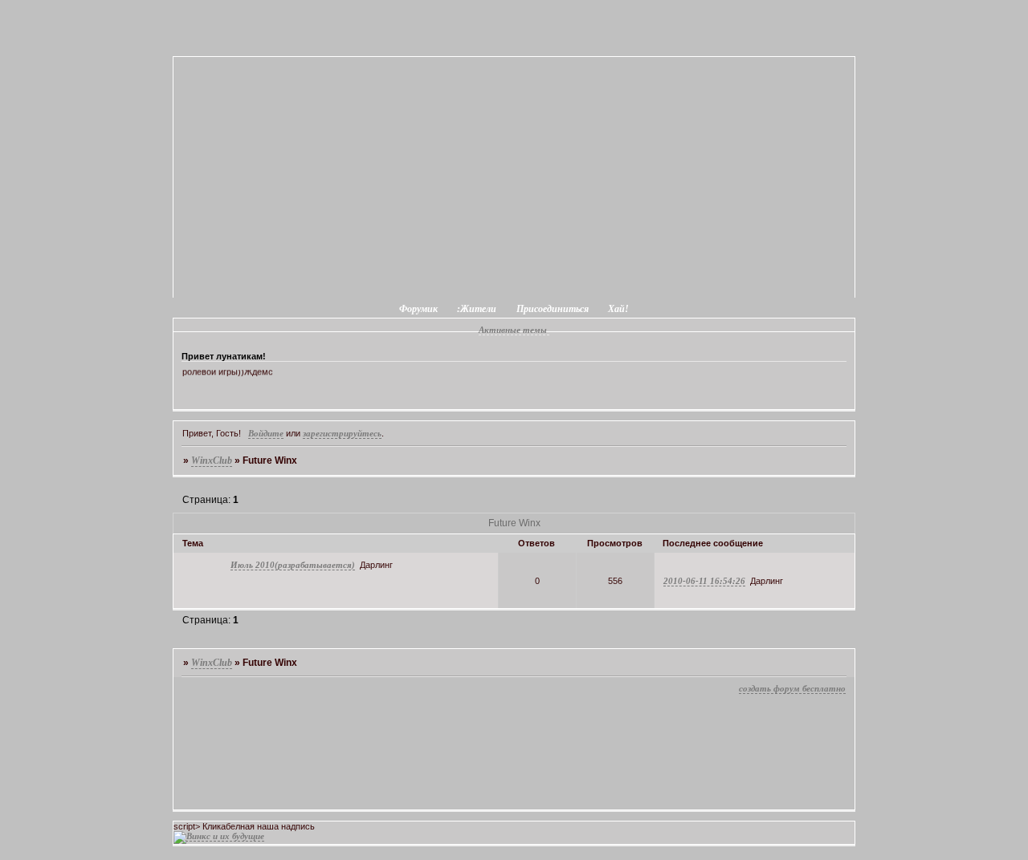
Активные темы (513, 330)
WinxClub (211, 460)
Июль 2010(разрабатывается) (292, 565)
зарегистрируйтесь (342, 433)
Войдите (266, 433)
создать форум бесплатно (792, 688)
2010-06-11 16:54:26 (704, 581)
